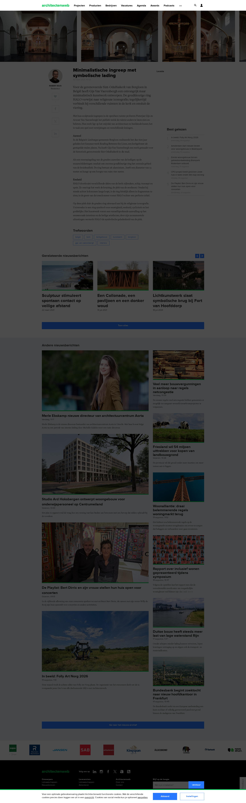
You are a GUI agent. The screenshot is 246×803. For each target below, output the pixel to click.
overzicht (89, 797)
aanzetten (143, 797)
